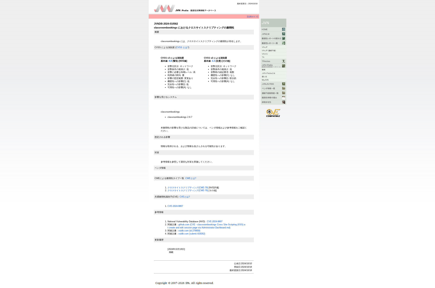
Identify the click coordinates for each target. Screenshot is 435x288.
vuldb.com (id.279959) (189, 230)
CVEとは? (185, 196)
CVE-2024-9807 (175, 206)
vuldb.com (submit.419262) (191, 233)
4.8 (170, 61)
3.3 (213, 61)
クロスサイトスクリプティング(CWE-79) (188, 187)
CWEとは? (190, 178)
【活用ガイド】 (252, 17)
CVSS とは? (182, 47)
